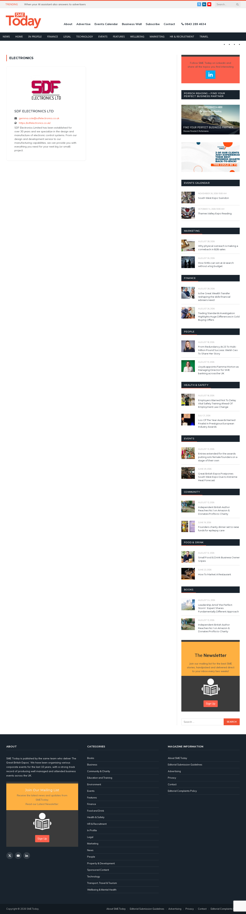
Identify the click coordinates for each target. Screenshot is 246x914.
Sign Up (210, 703)
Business (92, 764)
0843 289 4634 (195, 24)
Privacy (172, 777)
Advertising (174, 771)
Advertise (83, 24)
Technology (84, 36)
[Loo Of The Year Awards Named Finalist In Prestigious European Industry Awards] (188, 419)
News (6, 36)
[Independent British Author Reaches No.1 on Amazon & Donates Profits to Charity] (188, 506)
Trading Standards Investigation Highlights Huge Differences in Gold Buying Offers (219, 316)
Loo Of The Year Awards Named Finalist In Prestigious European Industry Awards (216, 423)
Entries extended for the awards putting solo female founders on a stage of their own (217, 457)
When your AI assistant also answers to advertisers (55, 4)
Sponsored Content (98, 869)
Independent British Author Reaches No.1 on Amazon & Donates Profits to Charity (214, 510)
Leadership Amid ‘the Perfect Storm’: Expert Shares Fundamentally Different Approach (218, 608)
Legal (67, 36)
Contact (169, 24)
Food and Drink (95, 810)
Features (119, 36)
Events (103, 36)
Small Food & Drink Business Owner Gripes (219, 559)
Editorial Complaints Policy (182, 790)
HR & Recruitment (182, 36)
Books (90, 758)
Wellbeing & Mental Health (102, 889)
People (91, 856)
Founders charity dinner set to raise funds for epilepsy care (218, 529)
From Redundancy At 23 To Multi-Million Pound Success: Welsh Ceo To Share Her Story (218, 350)
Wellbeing (137, 36)
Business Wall (132, 24)
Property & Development (101, 863)
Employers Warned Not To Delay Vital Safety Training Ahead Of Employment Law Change (217, 403)
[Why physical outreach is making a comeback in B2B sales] (188, 245)
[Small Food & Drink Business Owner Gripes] (188, 557)
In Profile (35, 36)
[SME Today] (23, 20)
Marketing (157, 36)
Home (19, 36)
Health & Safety (95, 817)
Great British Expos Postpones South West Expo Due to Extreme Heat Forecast (217, 477)
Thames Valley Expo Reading (215, 213)
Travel (204, 36)
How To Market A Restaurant (214, 574)
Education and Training (99, 777)
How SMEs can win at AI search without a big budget (216, 264)
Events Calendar (106, 24)
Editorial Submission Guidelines (185, 764)
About (68, 24)
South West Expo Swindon (213, 198)
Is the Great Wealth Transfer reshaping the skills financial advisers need (214, 296)
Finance (52, 36)
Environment (94, 784)
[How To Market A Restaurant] (188, 574)
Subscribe (153, 24)
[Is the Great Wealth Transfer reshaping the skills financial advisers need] (188, 293)
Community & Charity (98, 771)
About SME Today (177, 758)
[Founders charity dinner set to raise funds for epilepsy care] (188, 526)
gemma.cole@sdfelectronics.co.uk (39, 118)
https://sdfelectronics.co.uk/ (35, 123)
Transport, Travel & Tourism (102, 883)
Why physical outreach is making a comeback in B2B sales (218, 247)
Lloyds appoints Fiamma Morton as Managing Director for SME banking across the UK (218, 370)
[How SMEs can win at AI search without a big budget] (188, 262)
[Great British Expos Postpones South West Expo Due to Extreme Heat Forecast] (188, 473)
